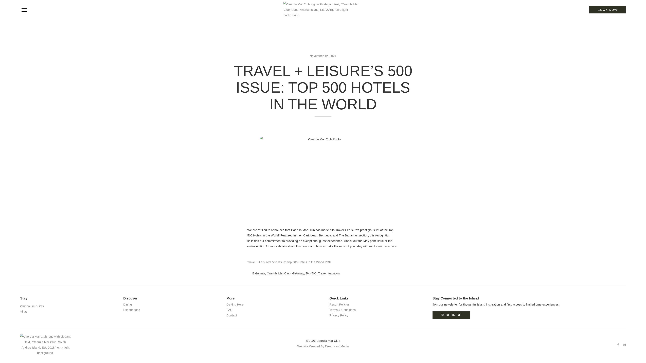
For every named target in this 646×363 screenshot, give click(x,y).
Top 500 (311, 273)
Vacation (334, 273)
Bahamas (258, 273)
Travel (322, 273)
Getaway (298, 273)
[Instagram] (624, 345)
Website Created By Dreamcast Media (323, 346)
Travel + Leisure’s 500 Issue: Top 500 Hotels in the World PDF (289, 262)
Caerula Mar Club (279, 273)
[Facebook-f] (618, 345)
